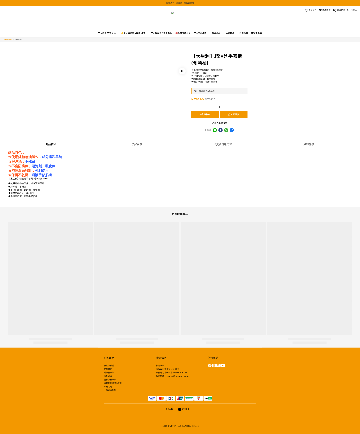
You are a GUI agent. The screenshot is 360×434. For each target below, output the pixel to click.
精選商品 (216, 33)
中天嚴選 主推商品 (107, 33)
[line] (215, 130)
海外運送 (108, 376)
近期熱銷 (243, 33)
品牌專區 (230, 33)
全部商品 (8, 39)
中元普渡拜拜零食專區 (161, 33)
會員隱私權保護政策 (113, 383)
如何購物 (108, 369)
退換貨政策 (109, 372)
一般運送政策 (110, 390)
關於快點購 (256, 33)
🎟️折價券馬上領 (183, 33)
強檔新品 (19, 39)
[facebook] (220, 130)
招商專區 (160, 365)
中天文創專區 (200, 33)
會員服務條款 (110, 379)
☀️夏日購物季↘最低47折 (133, 33)
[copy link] (232, 130)
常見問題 (108, 386)
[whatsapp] (226, 130)
